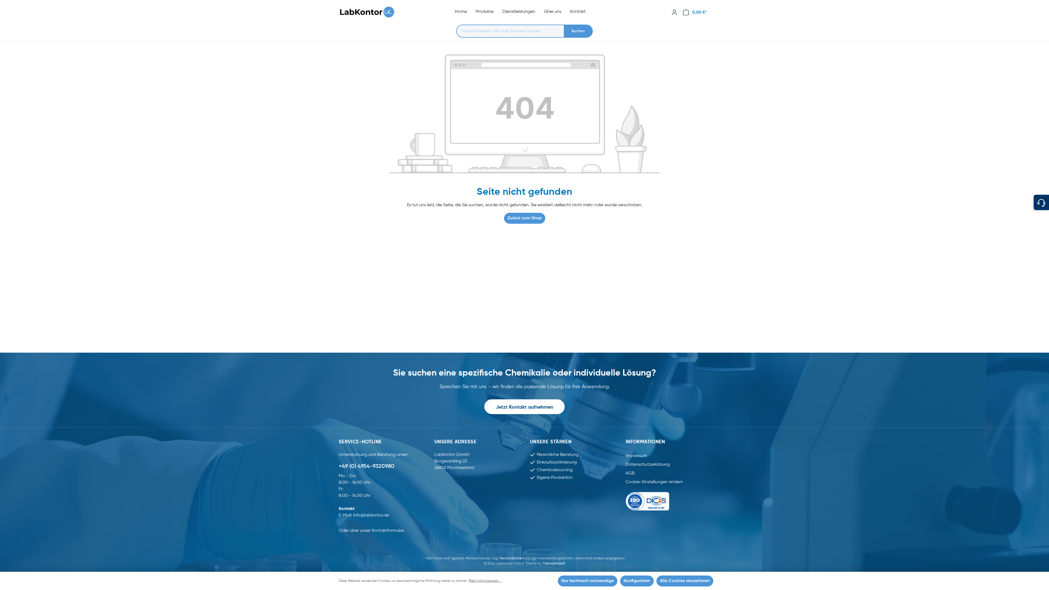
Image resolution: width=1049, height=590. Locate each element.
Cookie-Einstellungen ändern (654, 482)
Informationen (645, 441)
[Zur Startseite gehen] (370, 12)
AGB (630, 473)
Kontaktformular (388, 531)
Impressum (636, 456)
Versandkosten (512, 558)
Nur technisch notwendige (587, 581)
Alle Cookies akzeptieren (685, 581)
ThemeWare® (554, 563)
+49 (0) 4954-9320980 (366, 466)
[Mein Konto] (674, 12)
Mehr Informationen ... (485, 581)
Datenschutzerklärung (648, 464)
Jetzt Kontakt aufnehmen (524, 407)
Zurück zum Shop (525, 218)
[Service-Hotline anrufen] (1041, 202)
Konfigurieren (637, 581)
